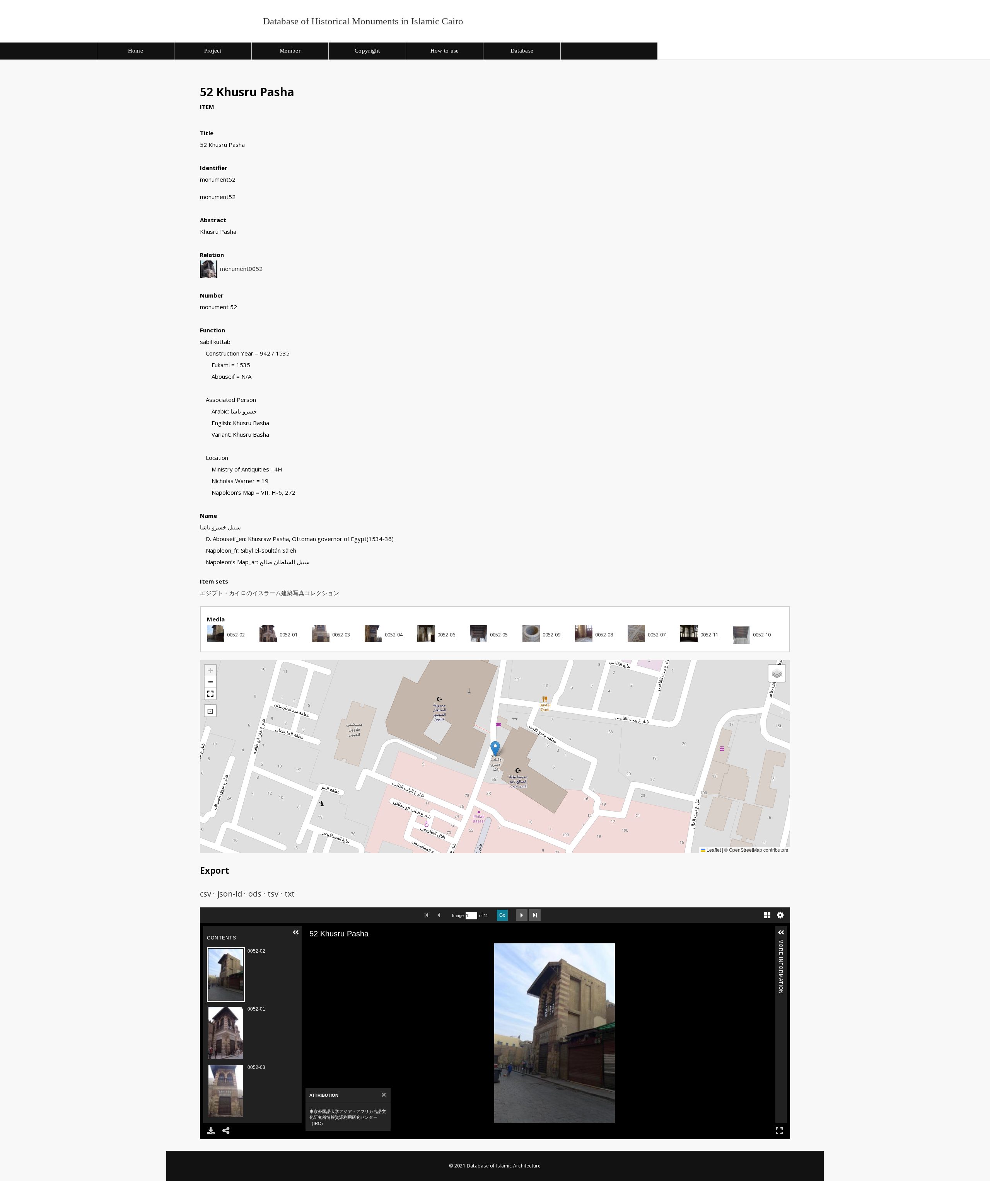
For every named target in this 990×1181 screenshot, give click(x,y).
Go (502, 915)
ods (254, 893)
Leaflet (713, 849)
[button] (495, 749)
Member (290, 51)
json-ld (229, 893)
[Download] (210, 1130)
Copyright (367, 51)
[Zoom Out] (336, 948)
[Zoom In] (326, 948)
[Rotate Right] (347, 948)
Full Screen (779, 1130)
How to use (444, 51)
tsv (273, 893)
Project (213, 51)
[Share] (226, 1130)
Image (458, 915)
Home (135, 51)
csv (205, 893)
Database (521, 51)
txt (290, 893)
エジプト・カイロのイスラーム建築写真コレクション (269, 593)
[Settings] (780, 915)
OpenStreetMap (745, 849)
